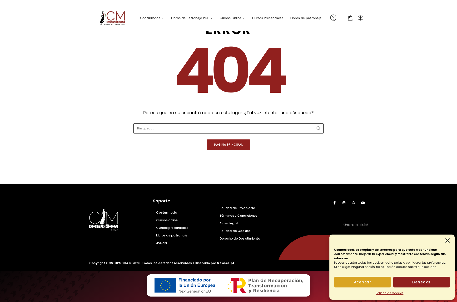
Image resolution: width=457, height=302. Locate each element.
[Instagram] (344, 203)
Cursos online (167, 220)
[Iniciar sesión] (360, 18)
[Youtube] (363, 203)
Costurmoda (166, 212)
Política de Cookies (389, 293)
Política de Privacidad (237, 208)
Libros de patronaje (171, 235)
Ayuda (161, 243)
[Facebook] (334, 203)
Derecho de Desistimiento (239, 238)
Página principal (228, 145)
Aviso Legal (228, 223)
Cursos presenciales (172, 227)
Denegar (421, 282)
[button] (447, 240)
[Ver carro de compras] (350, 18)
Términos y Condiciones (238, 215)
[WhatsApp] (353, 203)
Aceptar (362, 282)
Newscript (225, 263)
